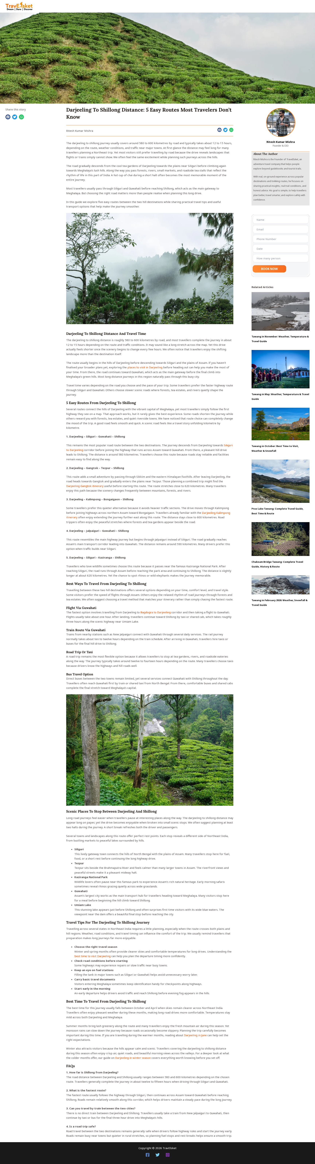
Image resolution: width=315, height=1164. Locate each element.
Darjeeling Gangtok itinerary (85, 486)
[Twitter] (157, 1155)
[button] (7, 116)
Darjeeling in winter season (133, 1058)
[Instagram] (168, 1155)
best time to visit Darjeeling (92, 956)
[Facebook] (147, 1155)
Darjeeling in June (195, 1035)
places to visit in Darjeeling (144, 367)
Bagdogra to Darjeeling (155, 612)
